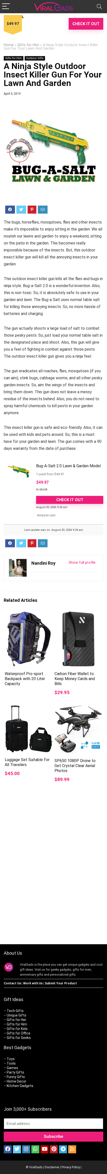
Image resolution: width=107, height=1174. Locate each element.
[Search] (99, 6)
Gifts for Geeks (19, 1038)
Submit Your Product (61, 983)
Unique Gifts (16, 1015)
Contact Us (12, 983)
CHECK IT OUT (86, 23)
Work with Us (33, 983)
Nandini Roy (43, 563)
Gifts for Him (28, 45)
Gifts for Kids (17, 1029)
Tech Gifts (15, 1011)
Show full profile (82, 562)
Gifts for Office (18, 1033)
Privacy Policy (70, 1167)
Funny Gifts (16, 1077)
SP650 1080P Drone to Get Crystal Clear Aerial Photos (75, 765)
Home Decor (16, 1081)
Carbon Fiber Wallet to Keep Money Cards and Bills (74, 678)
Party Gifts (15, 1072)
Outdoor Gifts (35, 58)
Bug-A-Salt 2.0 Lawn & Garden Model (68, 466)
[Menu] (6, 6)
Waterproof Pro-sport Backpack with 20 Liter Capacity (25, 678)
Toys (11, 1059)
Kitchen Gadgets (20, 1086)
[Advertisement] (53, 877)
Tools (11, 1063)
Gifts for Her (16, 1020)
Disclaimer (52, 1167)
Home (9, 45)
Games (12, 1068)
